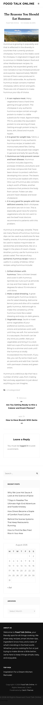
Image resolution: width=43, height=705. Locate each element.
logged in (24, 446)
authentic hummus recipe (15, 259)
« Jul (10, 587)
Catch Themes (27, 690)
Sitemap (4, 700)
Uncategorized (13, 390)
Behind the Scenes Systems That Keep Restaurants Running (20, 522)
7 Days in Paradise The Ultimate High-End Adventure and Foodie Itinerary (21, 503)
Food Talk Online (18, 3)
